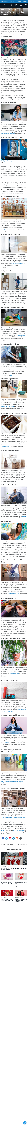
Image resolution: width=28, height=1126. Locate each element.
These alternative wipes (7, 406)
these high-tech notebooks (8, 133)
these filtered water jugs (13, 593)
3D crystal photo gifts (18, 830)
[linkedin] (13, 838)
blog (13, 828)
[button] (14, 1)
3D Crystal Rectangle (7, 161)
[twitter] (6, 838)
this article (13, 375)
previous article (8, 844)
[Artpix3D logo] (1, 5)
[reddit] (17, 838)
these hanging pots (14, 673)
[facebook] (3, 838)
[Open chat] (25, 1122)
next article (21, 844)
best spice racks (5, 229)
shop (2, 830)
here (11, 92)
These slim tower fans (17, 263)
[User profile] (11, 5)
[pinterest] (10, 838)
